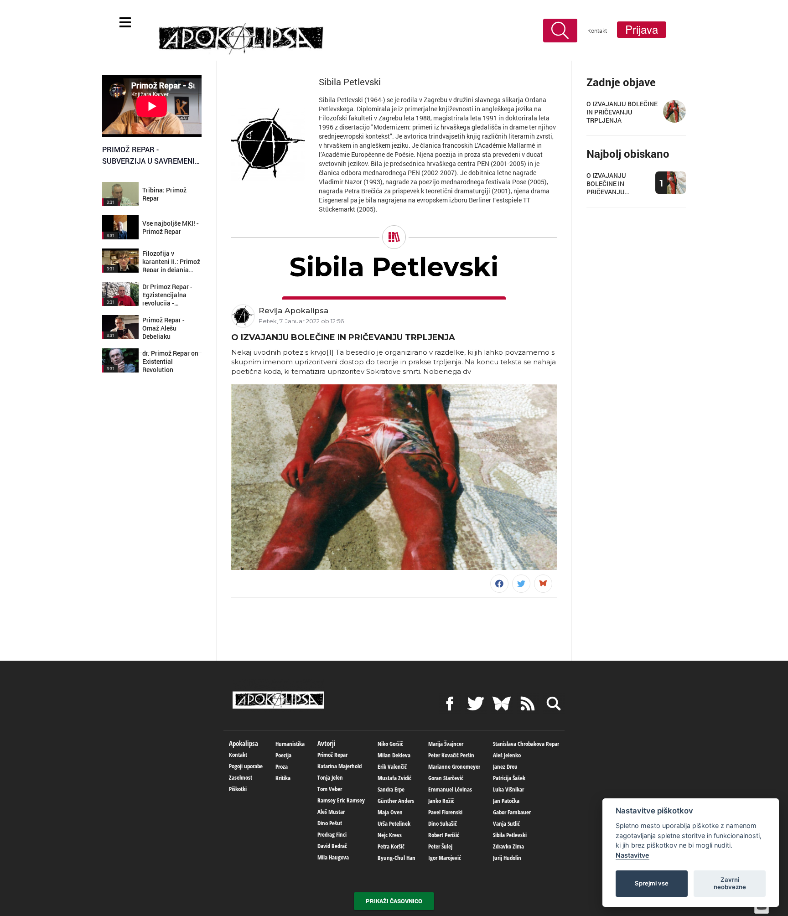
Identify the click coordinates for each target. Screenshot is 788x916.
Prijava (641, 29)
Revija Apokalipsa (293, 310)
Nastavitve (632, 855)
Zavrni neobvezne (730, 883)
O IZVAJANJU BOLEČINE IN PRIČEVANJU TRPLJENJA (343, 337)
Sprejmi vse (652, 883)
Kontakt (597, 30)
